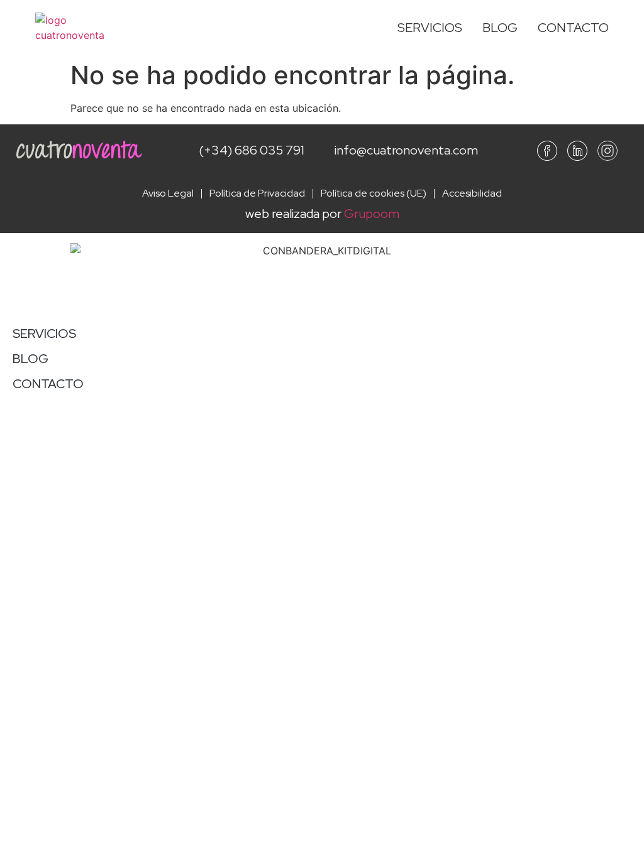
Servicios (429, 27)
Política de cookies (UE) (373, 193)
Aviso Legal (168, 193)
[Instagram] (607, 151)
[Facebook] (547, 151)
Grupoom (371, 213)
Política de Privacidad (257, 193)
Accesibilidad (472, 193)
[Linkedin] (577, 151)
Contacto (573, 27)
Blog (500, 27)
